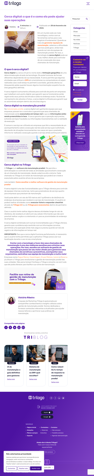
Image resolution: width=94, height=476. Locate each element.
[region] (24, 461)
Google (46, 417)
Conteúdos (44, 427)
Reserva (64, 257)
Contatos (54, 427)
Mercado (11, 363)
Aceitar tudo (36, 468)
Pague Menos (23, 257)
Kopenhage (34, 257)
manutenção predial (15, 109)
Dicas (54, 363)
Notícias (76, 44)
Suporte (29, 435)
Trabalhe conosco (57, 433)
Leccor (56, 257)
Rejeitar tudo (23, 468)
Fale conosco (56, 430)
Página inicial (31, 427)
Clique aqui (80, 142)
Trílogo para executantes (39, 205)
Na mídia (76, 40)
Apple (46, 412)
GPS (27, 80)
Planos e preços (32, 433)
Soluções (30, 430)
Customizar (11, 468)
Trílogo (76, 48)
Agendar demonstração (59, 435)
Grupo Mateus (47, 257)
